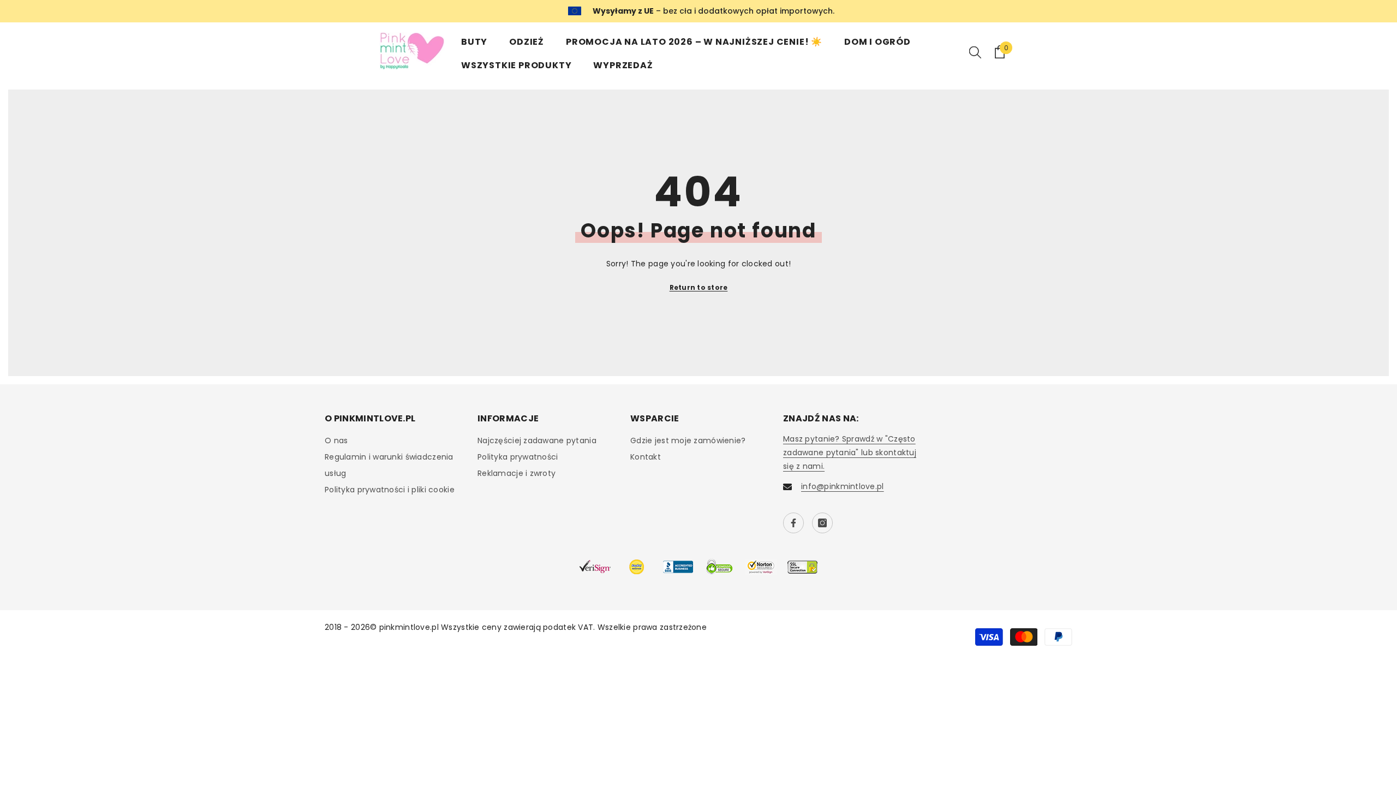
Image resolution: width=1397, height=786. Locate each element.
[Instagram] (822, 523)
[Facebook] (793, 523)
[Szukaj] (975, 51)
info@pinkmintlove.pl (842, 486)
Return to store (699, 287)
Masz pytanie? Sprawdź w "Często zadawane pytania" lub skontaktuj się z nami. (849, 452)
